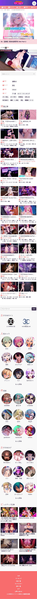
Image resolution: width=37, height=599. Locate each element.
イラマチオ (8, 220)
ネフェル (28, 161)
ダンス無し (6, 97)
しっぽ (21, 163)
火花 (3, 257)
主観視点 (20, 97)
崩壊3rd (14, 81)
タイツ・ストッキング (24, 93)
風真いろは (26, 257)
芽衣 (13, 85)
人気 (19, 7)
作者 (4, 7)
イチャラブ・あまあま (11, 258)
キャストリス (5, 218)
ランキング (18, 578)
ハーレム (25, 203)
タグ (34, 7)
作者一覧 (18, 581)
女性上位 (27, 97)
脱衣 (30, 182)
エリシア (22, 218)
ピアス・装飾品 (10, 164)
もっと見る (18, 384)
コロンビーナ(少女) (6, 237)
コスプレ (4, 297)
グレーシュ (4, 180)
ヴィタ (22, 199)
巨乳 (27, 125)
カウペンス (4, 295)
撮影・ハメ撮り (14, 100)
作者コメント (5, 74)
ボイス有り (13, 97)
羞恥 (9, 201)
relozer (14, 89)
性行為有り (6, 100)
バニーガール (28, 279)
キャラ (12, 7)
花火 (6, 257)
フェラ (8, 279)
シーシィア (23, 161)
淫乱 (22, 100)
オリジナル (23, 295)
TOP (18, 576)
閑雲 (3, 276)
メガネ (12, 279)
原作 (26, 7)
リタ (21, 180)
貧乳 (30, 297)
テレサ (3, 199)
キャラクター (18, 583)
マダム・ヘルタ (24, 276)
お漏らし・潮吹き (28, 201)
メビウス (33, 161)
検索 (34, 309)
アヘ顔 (14, 93)
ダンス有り (22, 125)
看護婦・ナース (29, 100)
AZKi (21, 257)
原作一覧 (18, 586)
